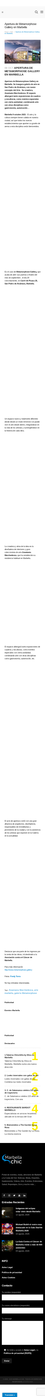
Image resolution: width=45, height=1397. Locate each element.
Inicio (6, 32)
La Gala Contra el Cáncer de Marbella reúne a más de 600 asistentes (29, 1244)
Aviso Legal (7, 1267)
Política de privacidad (12, 1272)
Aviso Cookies (8, 1277)
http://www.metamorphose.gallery (18, 970)
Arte (11, 32)
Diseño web (28, 1382)
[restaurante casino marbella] (22, 2)
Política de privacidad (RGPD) (17, 1353)
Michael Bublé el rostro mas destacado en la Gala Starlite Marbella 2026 (29, 1227)
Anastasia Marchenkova (21, 990)
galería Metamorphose (25, 993)
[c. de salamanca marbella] (23, 725)
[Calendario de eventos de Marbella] (23, 1021)
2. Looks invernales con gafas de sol (21, 1075)
